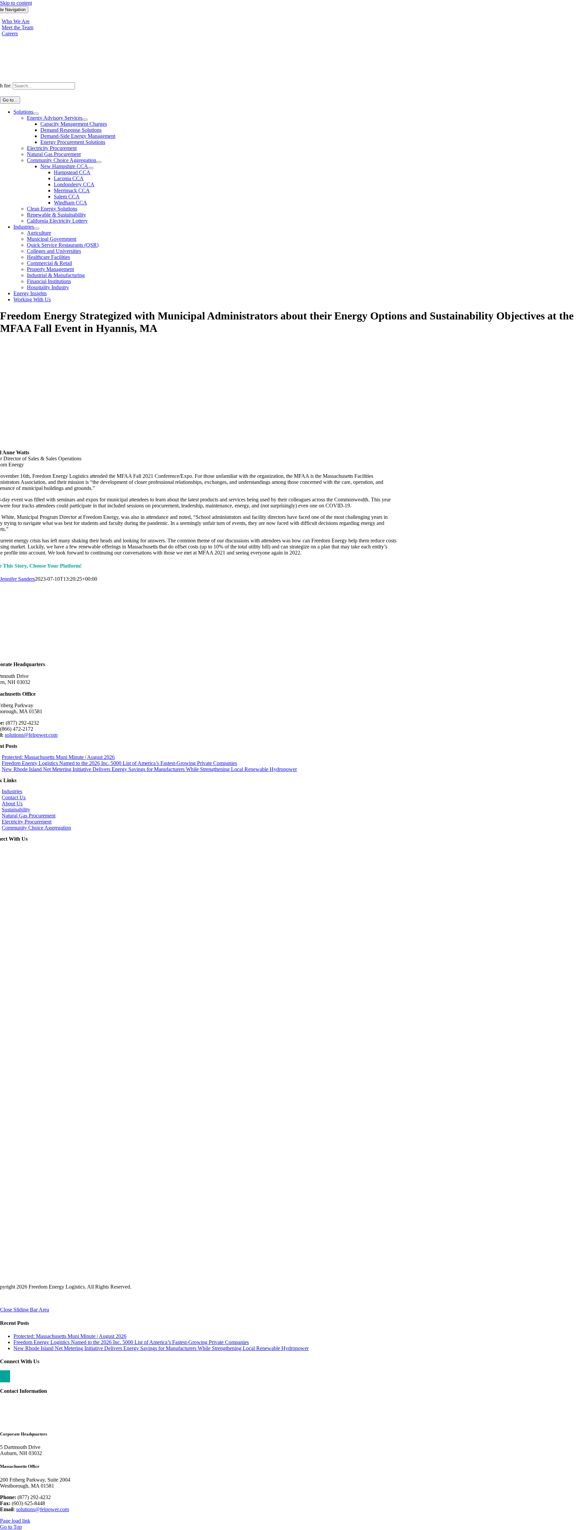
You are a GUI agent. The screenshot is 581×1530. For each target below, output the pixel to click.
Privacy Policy (16, 1298)
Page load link (15, 1521)
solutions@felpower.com (31, 735)
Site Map (79, 1298)
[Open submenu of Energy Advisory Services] (85, 120)
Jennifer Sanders (17, 579)
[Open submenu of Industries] (36, 229)
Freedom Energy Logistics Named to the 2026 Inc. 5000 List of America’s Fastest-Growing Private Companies (119, 763)
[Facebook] (5, 1376)
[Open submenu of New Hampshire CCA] (90, 168)
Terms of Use (50, 1298)
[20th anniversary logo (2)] (290, 658)
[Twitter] (8, 1376)
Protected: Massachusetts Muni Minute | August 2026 (58, 757)
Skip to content (16, 3)
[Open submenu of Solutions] (36, 114)
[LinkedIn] (1, 1376)
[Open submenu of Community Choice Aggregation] (99, 162)
